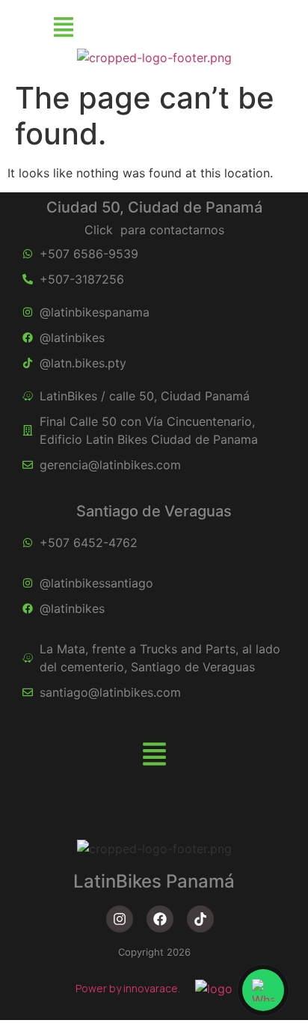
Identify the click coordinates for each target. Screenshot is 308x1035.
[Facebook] (160, 919)
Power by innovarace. (128, 988)
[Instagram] (119, 919)
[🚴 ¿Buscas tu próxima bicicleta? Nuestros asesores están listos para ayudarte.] (263, 990)
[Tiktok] (200, 919)
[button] (63, 28)
